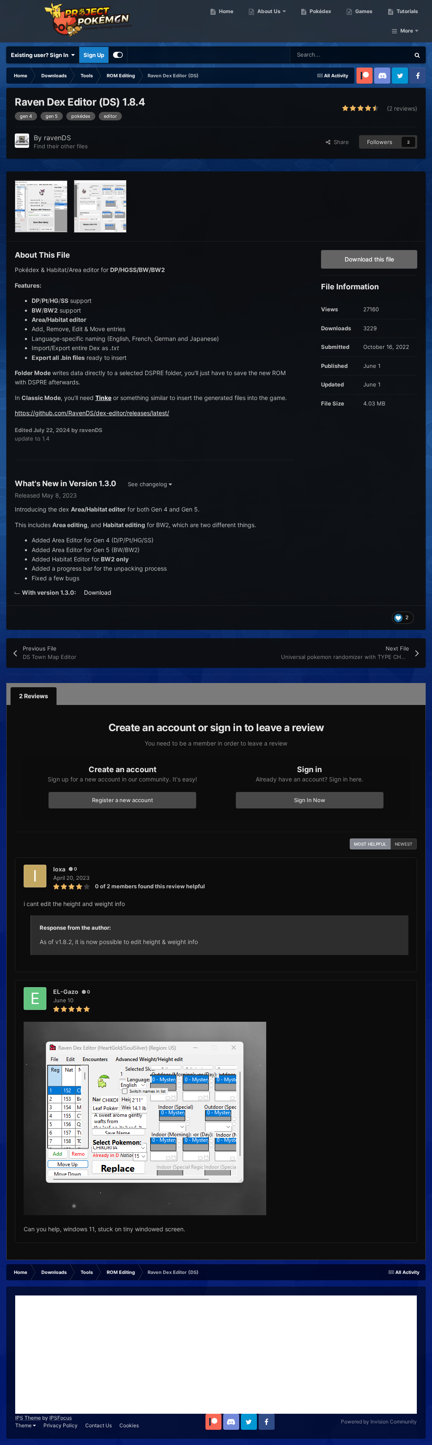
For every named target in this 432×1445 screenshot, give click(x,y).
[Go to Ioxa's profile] (35, 876)
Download (97, 592)
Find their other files (61, 146)
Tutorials (406, 11)
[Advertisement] (216, 1354)
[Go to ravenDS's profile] (22, 140)
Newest (404, 843)
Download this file (369, 259)
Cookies (129, 1425)
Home (225, 11)
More (406, 30)
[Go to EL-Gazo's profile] (35, 998)
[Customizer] (118, 55)
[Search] (417, 55)
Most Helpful (370, 843)
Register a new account (122, 800)
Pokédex (319, 11)
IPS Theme (28, 1418)
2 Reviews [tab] (33, 695)
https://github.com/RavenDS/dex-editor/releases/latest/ (92, 412)
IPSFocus (60, 1418)
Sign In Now (309, 800)
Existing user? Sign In (41, 55)
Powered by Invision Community (379, 1421)
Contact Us (98, 1425)
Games (363, 11)
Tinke (103, 397)
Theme (24, 1425)
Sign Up (94, 55)
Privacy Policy (60, 1425)
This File (388, 55)
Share (339, 142)
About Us (268, 11)
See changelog (148, 484)
